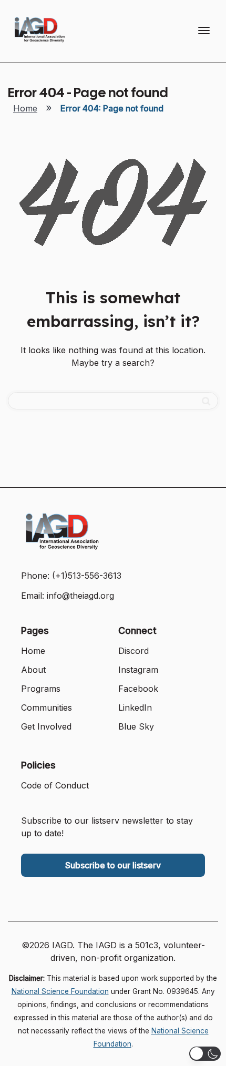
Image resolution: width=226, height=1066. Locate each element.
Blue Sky (136, 726)
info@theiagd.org (80, 595)
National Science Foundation (60, 991)
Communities (46, 707)
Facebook (138, 688)
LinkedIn (135, 707)
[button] (205, 1054)
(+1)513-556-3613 (86, 575)
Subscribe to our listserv (113, 865)
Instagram (138, 669)
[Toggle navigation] (204, 30)
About (33, 669)
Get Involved (46, 726)
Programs (40, 688)
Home (25, 108)
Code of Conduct (55, 785)
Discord (133, 650)
